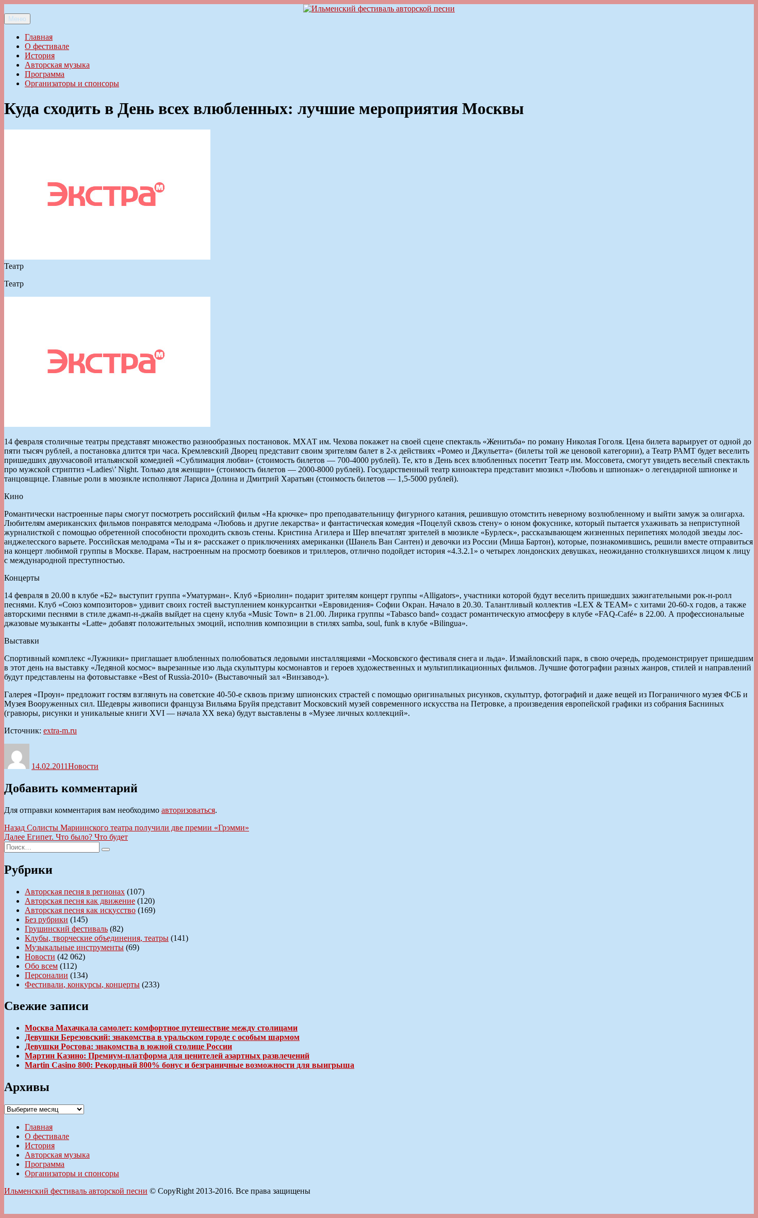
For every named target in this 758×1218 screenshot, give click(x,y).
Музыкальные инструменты (74, 947)
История (40, 55)
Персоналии (46, 975)
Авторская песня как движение (80, 900)
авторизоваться (188, 810)
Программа (44, 74)
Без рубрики (46, 919)
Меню (17, 19)
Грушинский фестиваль (66, 928)
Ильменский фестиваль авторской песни (75, 1191)
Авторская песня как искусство (80, 910)
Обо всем (41, 965)
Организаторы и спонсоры (72, 83)
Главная (39, 37)
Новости (83, 766)
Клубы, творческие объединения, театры (97, 938)
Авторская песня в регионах (75, 891)
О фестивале (47, 46)
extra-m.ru (60, 730)
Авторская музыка (57, 64)
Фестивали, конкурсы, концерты (82, 984)
